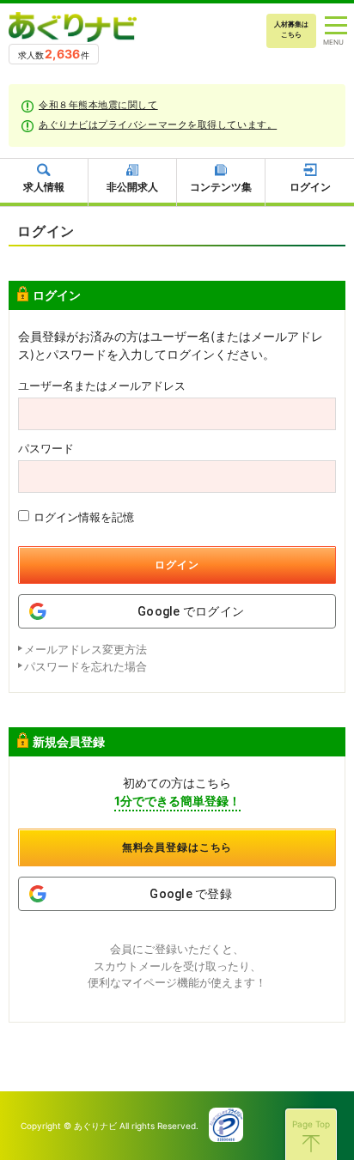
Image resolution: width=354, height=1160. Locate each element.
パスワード (46, 448)
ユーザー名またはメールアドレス (102, 386)
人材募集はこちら (291, 29)
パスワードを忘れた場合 (85, 666)
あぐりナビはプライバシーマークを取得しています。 (158, 124)
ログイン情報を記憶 (84, 517)
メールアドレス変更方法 (85, 649)
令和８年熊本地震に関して (98, 105)
